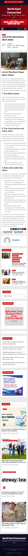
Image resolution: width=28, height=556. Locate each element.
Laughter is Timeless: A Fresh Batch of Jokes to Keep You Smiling (18, 283)
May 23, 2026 (15, 266)
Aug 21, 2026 (6, 464)
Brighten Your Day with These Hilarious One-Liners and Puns (18, 274)
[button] (21, 28)
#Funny (9, 47)
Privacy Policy (18, 553)
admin (10, 43)
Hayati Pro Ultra (10, 553)
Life (11, 503)
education (10, 23)
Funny (4, 34)
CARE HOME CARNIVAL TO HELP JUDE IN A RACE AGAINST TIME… (14, 524)
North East (6, 22)
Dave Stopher (22, 266)
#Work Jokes (15, 47)
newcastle (16, 22)
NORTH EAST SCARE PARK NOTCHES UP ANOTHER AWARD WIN (19, 265)
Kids (4, 503)
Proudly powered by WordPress (10, 549)
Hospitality (14, 440)
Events (21, 253)
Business (11, 22)
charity (14, 23)
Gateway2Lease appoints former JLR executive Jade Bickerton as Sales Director (13, 493)
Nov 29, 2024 (15, 275)
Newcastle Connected (17, 257)
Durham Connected (7, 440)
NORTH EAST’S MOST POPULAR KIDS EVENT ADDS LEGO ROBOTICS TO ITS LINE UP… (14, 462)
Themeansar (14, 550)
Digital (4, 409)
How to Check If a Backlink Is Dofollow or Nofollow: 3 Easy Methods (14, 430)
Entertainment (15, 253)
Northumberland (16, 261)
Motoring (21, 22)
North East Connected (13, 538)
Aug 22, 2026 (6, 433)
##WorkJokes (21, 45)
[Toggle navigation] (18, 29)
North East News (16, 259)
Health (8, 503)
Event (18, 23)
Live (17, 255)
